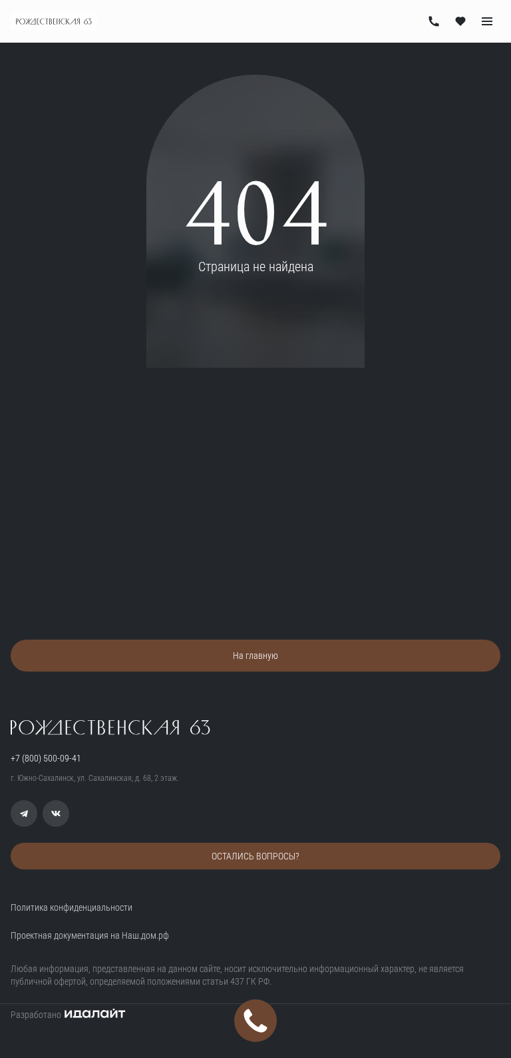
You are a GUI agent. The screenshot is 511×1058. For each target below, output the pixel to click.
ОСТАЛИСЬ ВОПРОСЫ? (255, 856)
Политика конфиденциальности (71, 907)
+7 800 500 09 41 (434, 21)
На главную (255, 655)
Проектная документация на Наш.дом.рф (90, 935)
